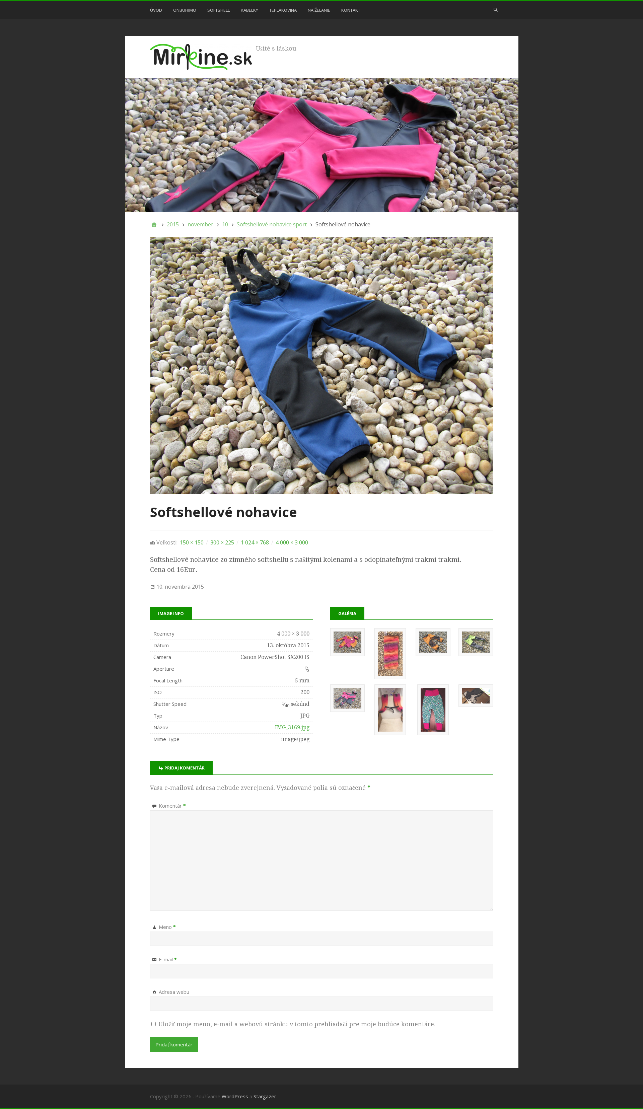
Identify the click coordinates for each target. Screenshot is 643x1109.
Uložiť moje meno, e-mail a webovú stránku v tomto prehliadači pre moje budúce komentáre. (296, 1024)
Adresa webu (174, 991)
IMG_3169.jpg (292, 727)
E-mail (168, 959)
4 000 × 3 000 (292, 542)
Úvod (156, 10)
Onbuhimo (184, 10)
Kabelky (249, 10)
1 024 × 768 (255, 542)
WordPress (235, 1096)
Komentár (172, 805)
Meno (167, 926)
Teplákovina (283, 10)
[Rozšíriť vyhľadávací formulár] (496, 9)
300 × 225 (222, 542)
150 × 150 (192, 542)
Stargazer (265, 1096)
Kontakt (350, 10)
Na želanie (319, 10)
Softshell (218, 10)
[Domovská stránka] (154, 224)
